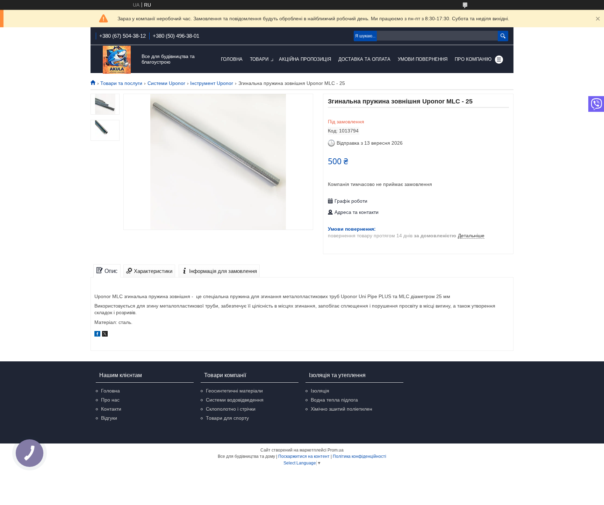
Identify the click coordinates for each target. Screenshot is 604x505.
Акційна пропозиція (305, 59)
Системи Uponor (166, 83)
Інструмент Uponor (211, 83)
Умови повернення (422, 59)
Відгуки (109, 418)
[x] (105, 335)
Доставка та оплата (364, 59)
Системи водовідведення (235, 400)
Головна (232, 59)
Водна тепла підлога (334, 400)
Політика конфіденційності (359, 456)
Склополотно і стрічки (231, 409)
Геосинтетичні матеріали (234, 391)
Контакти (111, 409)
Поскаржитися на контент (304, 456)
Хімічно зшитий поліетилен (341, 409)
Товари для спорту (227, 418)
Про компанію (473, 59)
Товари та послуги (121, 83)
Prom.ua (336, 450)
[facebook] (97, 335)
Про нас (110, 400)
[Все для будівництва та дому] (117, 59)
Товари (259, 59)
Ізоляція (320, 391)
